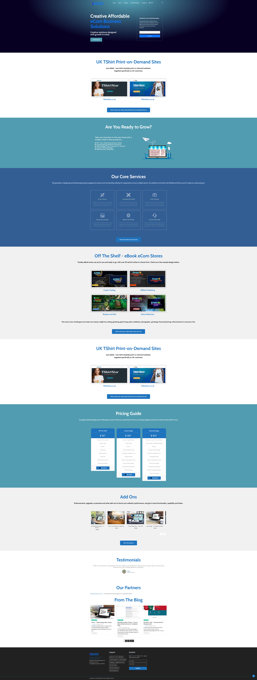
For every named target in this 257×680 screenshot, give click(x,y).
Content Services (113, 659)
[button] (161, 534)
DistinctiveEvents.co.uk (96, 594)
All (116, 656)
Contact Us (144, 2)
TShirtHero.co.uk (147, 99)
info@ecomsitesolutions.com (95, 657)
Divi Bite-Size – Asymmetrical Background (153, 623)
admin (94, 624)
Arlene (128, 571)
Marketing (112, 662)
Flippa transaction (131, 572)
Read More (94, 633)
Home (114, 2)
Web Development (114, 670)
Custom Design (122, 659)
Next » (131, 640)
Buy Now (104, 468)
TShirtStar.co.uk (109, 99)
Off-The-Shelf (113, 665)
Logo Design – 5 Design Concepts (138, 526)
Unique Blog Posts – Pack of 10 (118, 526)
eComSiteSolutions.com (94, 658)
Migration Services (120, 662)
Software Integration (114, 667)
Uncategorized (94, 620)
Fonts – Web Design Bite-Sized (101, 622)
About (119, 2)
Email (140, 30)
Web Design (146, 620)
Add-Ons (112, 656)
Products (126, 2)
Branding (121, 656)
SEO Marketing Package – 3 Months (157, 526)
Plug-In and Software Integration (100, 526)
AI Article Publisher (135, 2)
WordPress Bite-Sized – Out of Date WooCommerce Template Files (128, 624)
